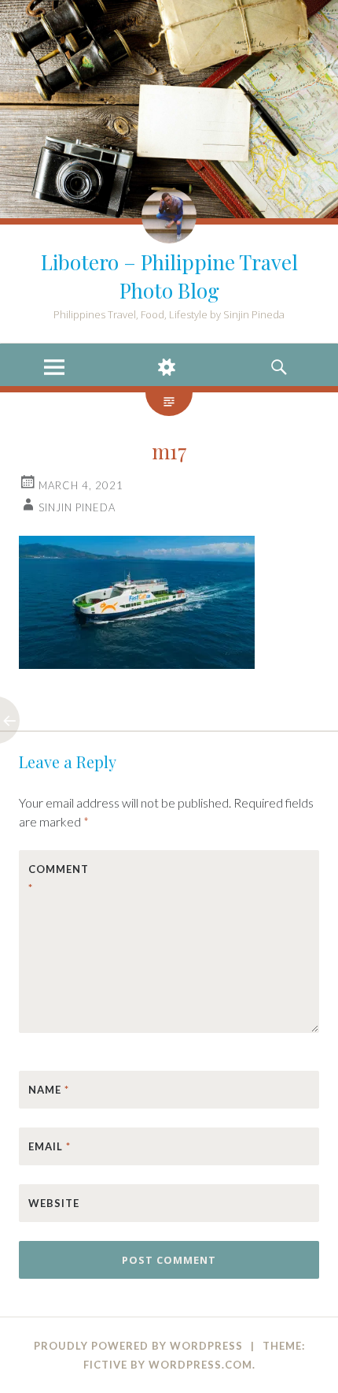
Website (53, 1203)
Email (49, 1146)
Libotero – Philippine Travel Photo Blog (169, 276)
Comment (58, 878)
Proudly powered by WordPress (138, 1345)
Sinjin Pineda (77, 507)
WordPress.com (200, 1364)
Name (48, 1089)
